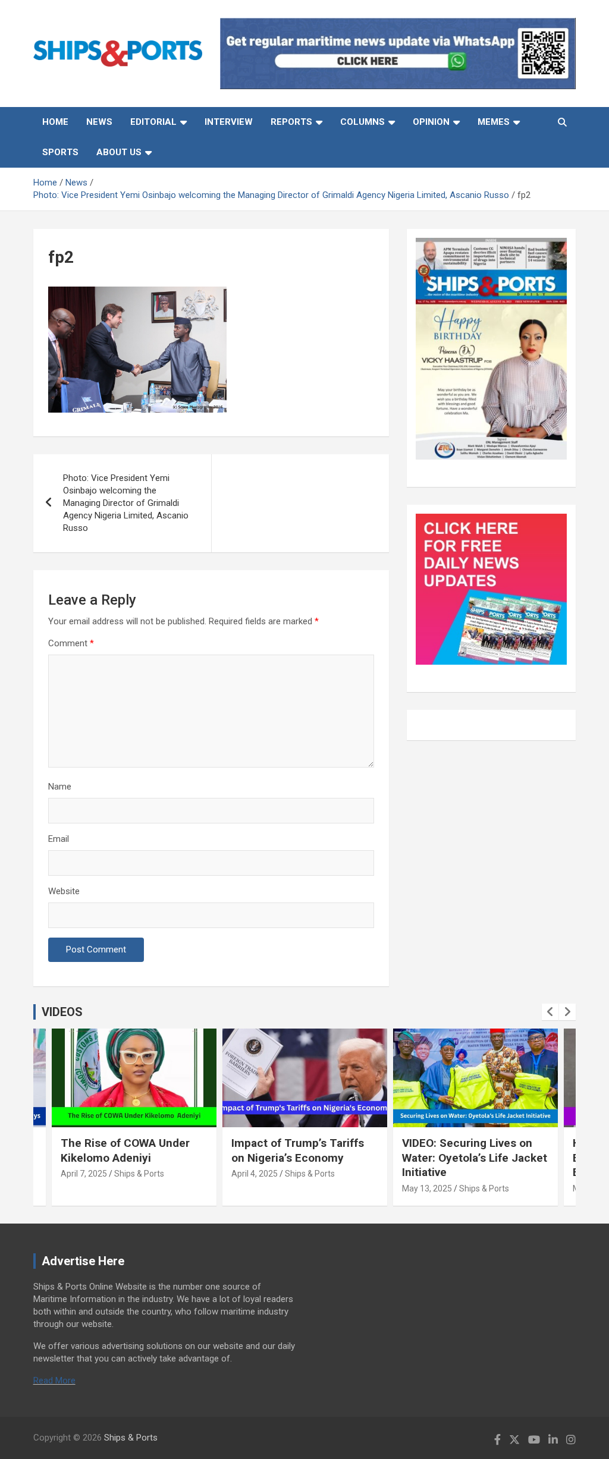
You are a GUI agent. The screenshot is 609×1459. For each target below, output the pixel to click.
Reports (291, 122)
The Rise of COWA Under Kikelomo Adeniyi (125, 1150)
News (99, 122)
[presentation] (550, 1012)
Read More (54, 1380)
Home (55, 122)
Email (58, 839)
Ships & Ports (139, 1173)
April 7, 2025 (84, 1173)
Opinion (431, 122)
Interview (229, 122)
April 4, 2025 (254, 1173)
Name (59, 786)
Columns (362, 122)
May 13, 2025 (427, 1188)
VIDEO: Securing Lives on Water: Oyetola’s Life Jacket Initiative (474, 1157)
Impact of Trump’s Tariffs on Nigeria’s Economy (297, 1150)
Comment (71, 643)
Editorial (153, 122)
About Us (119, 152)
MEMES (494, 122)
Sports (60, 152)
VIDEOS (62, 1012)
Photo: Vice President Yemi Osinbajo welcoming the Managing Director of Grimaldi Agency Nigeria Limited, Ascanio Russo (126, 503)
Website (64, 891)
